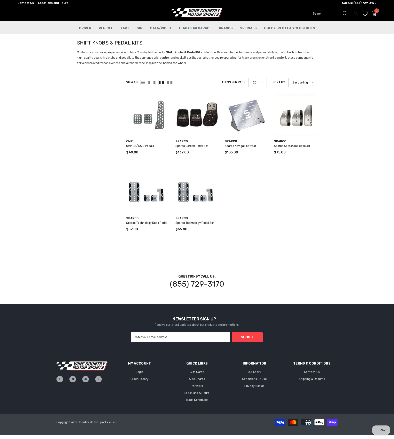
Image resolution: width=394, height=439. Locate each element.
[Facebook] (59, 379)
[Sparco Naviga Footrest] (246, 114)
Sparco (181, 141)
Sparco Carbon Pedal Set (191, 146)
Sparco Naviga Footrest (240, 146)
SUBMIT (247, 337)
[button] (143, 82)
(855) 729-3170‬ (197, 284)
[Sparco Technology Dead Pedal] (147, 191)
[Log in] (355, 13)
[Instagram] (72, 379)
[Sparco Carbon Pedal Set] (197, 114)
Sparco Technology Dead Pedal (146, 223)
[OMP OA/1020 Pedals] (147, 114)
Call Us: (359, 3)
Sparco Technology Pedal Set (194, 223)
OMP (129, 141)
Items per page (233, 82)
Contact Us (25, 3)
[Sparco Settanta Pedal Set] (295, 114)
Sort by (279, 82)
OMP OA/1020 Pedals (140, 146)
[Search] (330, 13)
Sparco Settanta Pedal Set (292, 146)
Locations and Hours (53, 3)
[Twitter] (98, 379)
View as (131, 82)
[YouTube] (85, 379)
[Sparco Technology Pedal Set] (197, 191)
